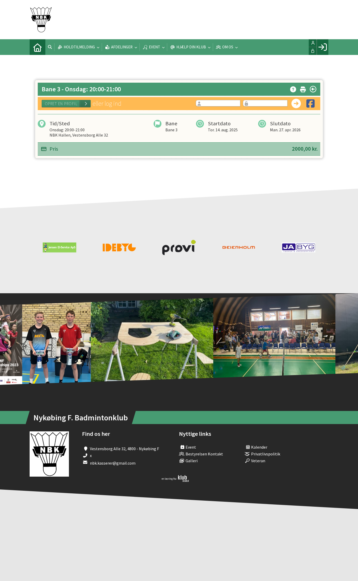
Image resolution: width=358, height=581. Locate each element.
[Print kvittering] (303, 88)
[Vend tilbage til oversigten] (313, 89)
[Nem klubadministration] (175, 480)
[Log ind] (322, 47)
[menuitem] (37, 47)
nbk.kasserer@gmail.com (112, 463)
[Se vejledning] (293, 88)
